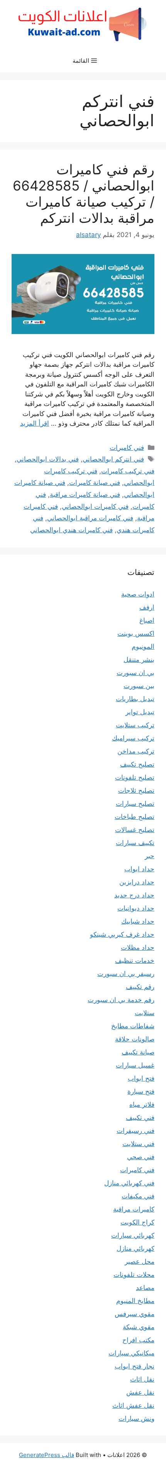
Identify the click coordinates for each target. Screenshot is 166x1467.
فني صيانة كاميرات (94, 482)
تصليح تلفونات (134, 777)
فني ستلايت (138, 1144)
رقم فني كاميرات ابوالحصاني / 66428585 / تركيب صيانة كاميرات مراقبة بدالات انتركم (83, 193)
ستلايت (144, 1013)
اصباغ (146, 620)
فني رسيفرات (135, 1131)
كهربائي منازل (135, 1248)
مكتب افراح (138, 1340)
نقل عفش (140, 1392)
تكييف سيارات (135, 843)
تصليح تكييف (137, 764)
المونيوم (143, 646)
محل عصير (139, 1261)
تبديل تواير (139, 712)
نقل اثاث (142, 1379)
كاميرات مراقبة (133, 1209)
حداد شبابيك (137, 921)
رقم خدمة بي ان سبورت (121, 1000)
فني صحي (140, 1157)
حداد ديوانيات (135, 908)
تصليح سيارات (135, 803)
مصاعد (145, 1288)
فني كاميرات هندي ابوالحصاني (71, 530)
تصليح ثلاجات (136, 790)
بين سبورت (139, 686)
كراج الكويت (137, 1222)
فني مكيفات (138, 1196)
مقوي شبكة (138, 1327)
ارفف (146, 607)
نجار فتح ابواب (134, 1366)
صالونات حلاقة (134, 1039)
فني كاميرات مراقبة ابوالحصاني (90, 518)
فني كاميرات (127, 447)
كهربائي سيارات (132, 1235)
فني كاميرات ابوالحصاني (95, 506)
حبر (149, 856)
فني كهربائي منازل (129, 1183)
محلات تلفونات (133, 1274)
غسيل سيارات (135, 1065)
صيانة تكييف (138, 1052)
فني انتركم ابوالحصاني (113, 459)
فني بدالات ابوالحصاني (48, 459)
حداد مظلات (137, 947)
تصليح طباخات (134, 816)
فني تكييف (140, 1117)
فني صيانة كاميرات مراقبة (85, 494)
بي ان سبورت (135, 673)
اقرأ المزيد (34, 423)
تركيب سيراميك (133, 738)
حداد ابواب (139, 869)
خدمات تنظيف (134, 960)
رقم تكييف (140, 987)
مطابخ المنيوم (135, 1301)
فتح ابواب (141, 1078)
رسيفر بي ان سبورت (125, 973)
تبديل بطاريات (135, 699)
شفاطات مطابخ (132, 1026)
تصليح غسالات (134, 830)
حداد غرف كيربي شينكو (122, 934)
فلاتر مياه (141, 1104)
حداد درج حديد (134, 895)
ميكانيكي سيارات (131, 1353)
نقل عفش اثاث (133, 1405)
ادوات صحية (137, 594)
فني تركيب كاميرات (127, 471)
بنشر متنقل (139, 659)
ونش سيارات (136, 1418)
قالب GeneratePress (46, 1455)
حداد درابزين (136, 882)
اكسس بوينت (135, 633)
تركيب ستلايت (135, 725)
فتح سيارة (140, 1091)
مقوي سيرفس (134, 1314)
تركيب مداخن (135, 751)
